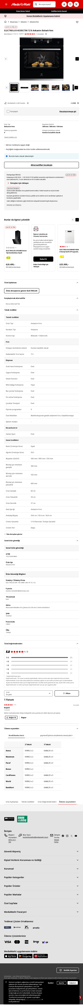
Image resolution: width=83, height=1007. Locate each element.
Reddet (51, 983)
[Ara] (35, 4)
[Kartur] (17, 927)
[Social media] (64, 836)
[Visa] (7, 942)
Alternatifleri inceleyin (41, 165)
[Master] (17, 942)
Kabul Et (43, 259)
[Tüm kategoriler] (6, 4)
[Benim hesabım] (64, 4)
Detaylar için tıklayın (19, 183)
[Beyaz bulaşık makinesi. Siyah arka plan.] (69, 236)
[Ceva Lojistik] (7, 927)
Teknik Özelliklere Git (10, 137)
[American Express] (26, 942)
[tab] (16, 735)
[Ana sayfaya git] (20, 4)
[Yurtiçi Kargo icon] (26, 927)
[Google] (25, 956)
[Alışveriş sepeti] (76, 4)
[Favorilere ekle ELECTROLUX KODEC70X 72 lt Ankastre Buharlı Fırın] (77, 22)
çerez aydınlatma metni (33, 999)
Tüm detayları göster (14, 534)
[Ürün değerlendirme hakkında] (27, 651)
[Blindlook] (9, 819)
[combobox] (46, 4)
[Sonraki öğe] (77, 219)
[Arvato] (36, 928)
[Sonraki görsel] (77, 59)
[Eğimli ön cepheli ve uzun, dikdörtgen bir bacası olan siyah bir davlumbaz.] (16, 237)
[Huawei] (40, 956)
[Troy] (36, 942)
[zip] (45, 942)
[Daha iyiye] (22, 819)
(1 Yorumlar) (40, 34)
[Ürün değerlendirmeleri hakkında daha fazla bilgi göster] (46, 34)
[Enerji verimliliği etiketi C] (8, 257)
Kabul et (72, 983)
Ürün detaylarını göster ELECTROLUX (21, 291)
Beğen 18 (12, 717)
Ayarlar (61, 983)
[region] (41, 766)
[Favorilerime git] (70, 4)
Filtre (68, 693)
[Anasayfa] (5, 21)
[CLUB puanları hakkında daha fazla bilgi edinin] (28, 103)
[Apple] (10, 956)
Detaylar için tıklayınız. (14, 205)
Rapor (23, 717)
